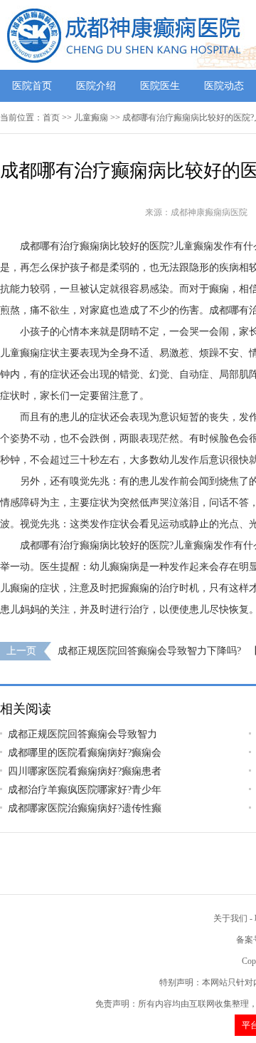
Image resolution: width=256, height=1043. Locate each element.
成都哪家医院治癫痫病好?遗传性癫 (84, 808)
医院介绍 (96, 86)
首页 (51, 118)
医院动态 (224, 86)
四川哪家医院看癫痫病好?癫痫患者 (84, 771)
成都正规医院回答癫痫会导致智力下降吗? (149, 650)
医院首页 (32, 86)
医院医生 (160, 86)
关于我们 (230, 918)
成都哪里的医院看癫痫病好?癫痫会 (84, 752)
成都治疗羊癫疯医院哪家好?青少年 (84, 789)
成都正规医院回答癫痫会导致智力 (82, 734)
